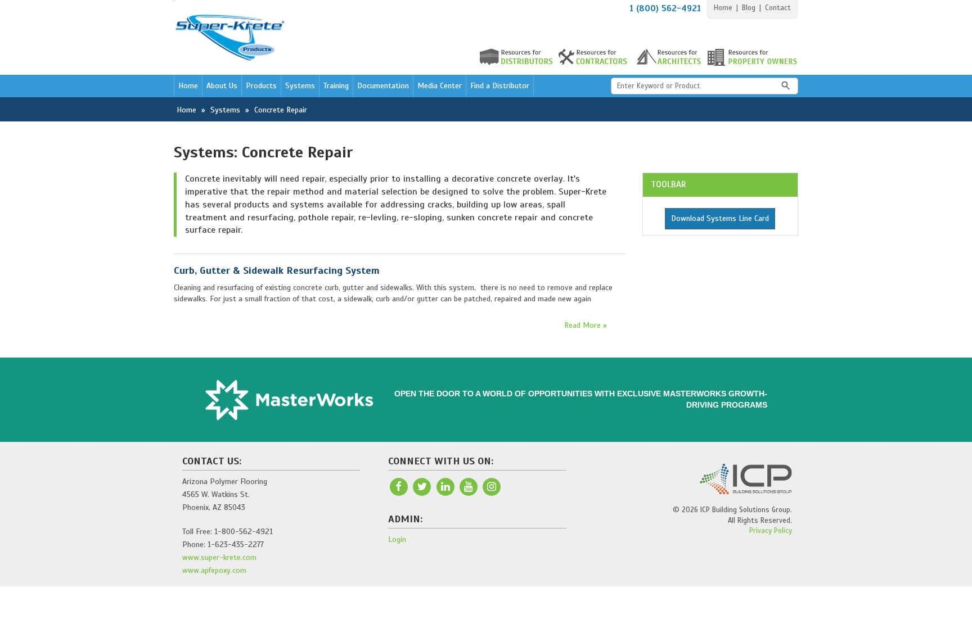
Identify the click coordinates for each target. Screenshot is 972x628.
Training (336, 86)
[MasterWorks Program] (289, 400)
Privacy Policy (770, 530)
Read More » (585, 325)
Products (261, 86)
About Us (221, 86)
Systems (300, 86)
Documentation (383, 86)
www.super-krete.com (219, 557)
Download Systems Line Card (720, 218)
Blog (748, 7)
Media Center (439, 86)
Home (723, 7)
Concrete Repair (280, 110)
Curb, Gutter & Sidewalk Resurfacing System (277, 270)
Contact (778, 7)
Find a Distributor (499, 86)
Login (397, 539)
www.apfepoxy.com (214, 570)
